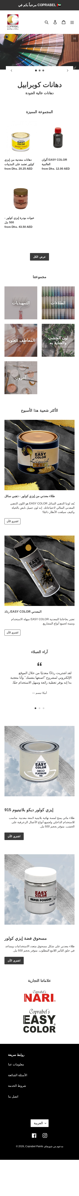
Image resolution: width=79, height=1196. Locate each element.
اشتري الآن (12, 521)
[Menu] (72, 22)
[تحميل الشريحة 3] (43, 71)
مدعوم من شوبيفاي (53, 1146)
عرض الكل (39, 256)
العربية (38, 1123)
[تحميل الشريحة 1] (36, 71)
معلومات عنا (16, 1064)
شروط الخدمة (17, 1085)
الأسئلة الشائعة (17, 1075)
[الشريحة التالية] (67, 70)
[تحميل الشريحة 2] (40, 71)
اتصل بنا (13, 1096)
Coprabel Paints (34, 1146)
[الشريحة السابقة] (11, 70)
